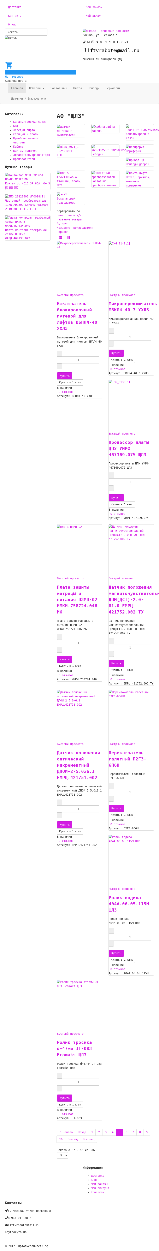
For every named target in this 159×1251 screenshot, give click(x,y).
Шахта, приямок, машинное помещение (138, 181)
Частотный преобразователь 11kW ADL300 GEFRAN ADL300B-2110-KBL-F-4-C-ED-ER (27, 205)
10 (61, 1139)
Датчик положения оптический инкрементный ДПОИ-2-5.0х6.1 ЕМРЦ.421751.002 (78, 765)
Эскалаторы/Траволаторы (31, 154)
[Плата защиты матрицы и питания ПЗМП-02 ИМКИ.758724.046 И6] (69, 526)
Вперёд (73, 1139)
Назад (82, 1132)
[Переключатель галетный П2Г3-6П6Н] (131, 694)
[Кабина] (103, 126)
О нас (12, 24)
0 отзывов (65, 391)
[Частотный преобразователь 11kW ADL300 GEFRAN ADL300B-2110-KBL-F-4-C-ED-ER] (25, 196)
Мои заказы (94, 7)
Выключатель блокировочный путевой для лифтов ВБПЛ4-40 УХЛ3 (77, 316)
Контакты (14, 15)
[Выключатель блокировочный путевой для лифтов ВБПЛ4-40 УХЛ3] (79, 245)
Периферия (113, 88)
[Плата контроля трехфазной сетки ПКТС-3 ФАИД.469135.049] (27, 221)
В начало (66, 1132)
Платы (77, 88)
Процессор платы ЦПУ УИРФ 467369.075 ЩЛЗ (129, 448)
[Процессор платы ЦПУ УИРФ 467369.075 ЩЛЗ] (119, 382)
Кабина (96, 130)
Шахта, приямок (24, 150)
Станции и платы (25, 134)
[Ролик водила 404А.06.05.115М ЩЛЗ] (131, 839)
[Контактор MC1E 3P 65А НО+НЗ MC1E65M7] (27, 177)
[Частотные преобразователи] (105, 174)
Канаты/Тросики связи (29, 121)
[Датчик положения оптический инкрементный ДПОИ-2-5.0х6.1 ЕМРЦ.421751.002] (79, 698)
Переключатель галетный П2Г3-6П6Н (127, 759)
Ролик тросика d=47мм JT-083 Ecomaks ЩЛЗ (74, 1048)
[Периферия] (136, 146)
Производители (24, 159)
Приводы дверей (137, 164)
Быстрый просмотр (70, 295)
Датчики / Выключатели (28, 98)
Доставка (14, 7)
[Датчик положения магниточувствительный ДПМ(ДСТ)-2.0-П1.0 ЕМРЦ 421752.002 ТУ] (131, 532)
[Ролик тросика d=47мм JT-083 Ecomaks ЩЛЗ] (79, 983)
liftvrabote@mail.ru (111, 50)
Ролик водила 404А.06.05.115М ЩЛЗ (129, 904)
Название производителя (75, 227)
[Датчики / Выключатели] (63, 126)
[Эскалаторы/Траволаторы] (62, 194)
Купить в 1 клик (70, 382)
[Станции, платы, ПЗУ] (71, 174)
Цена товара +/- (69, 215)
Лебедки (35, 88)
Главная (17, 88)
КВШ (59, 155)
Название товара (69, 219)
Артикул (62, 223)
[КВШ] (71, 148)
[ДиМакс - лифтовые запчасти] (106, 30)
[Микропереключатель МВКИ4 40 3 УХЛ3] (119, 243)
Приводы (93, 88)
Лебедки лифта (24, 130)
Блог (94, 1179)
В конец (88, 1139)
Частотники (59, 88)
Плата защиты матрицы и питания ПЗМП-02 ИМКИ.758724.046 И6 (77, 600)
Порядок (62, 231)
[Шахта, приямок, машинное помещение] (136, 172)
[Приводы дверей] (135, 159)
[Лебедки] (118, 148)
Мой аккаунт (95, 15)
